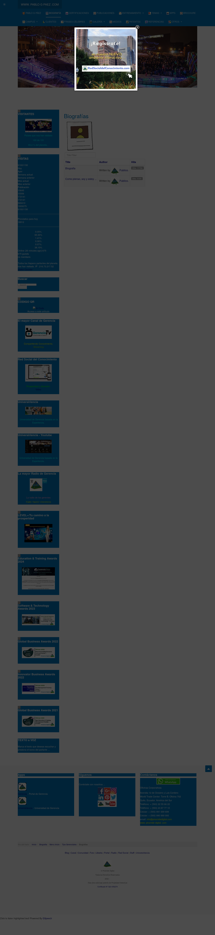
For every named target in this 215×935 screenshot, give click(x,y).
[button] (137, 27)
